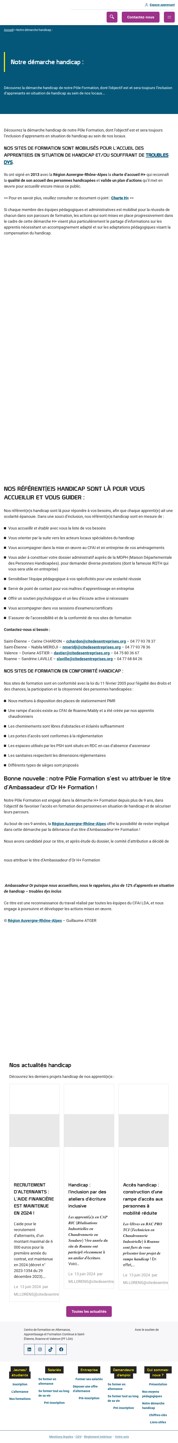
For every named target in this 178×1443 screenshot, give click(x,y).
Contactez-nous (140, 17)
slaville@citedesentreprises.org (85, 658)
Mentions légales (61, 1436)
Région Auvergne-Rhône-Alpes (79, 823)
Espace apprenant (162, 4)
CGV (79, 1436)
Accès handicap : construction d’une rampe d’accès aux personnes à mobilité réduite (144, 1187)
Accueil (8, 30)
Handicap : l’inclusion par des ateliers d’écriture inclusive (89, 1186)
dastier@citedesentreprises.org (82, 653)
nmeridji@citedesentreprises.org (92, 647)
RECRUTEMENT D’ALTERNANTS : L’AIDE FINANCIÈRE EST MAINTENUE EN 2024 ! (34, 1193)
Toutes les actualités (89, 1311)
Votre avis (122, 1436)
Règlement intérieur (98, 1436)
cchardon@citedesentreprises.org (96, 641)
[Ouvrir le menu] (169, 17)
